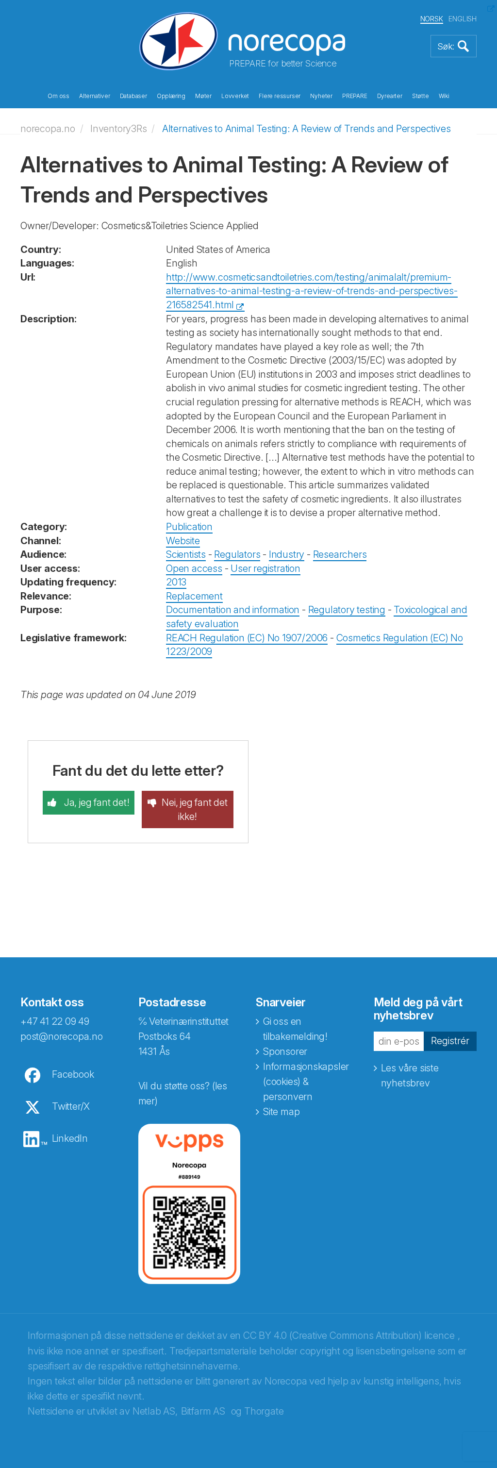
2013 (176, 582)
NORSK (431, 19)
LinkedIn (70, 1138)
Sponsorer (285, 1051)
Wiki (444, 96)
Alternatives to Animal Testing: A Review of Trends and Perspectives (306, 128)
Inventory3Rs (118, 128)
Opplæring (171, 96)
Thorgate (263, 1411)
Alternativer (94, 96)
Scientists (186, 554)
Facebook (73, 1074)
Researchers (340, 554)
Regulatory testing (346, 610)
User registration (265, 568)
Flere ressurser (279, 96)
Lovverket (235, 96)
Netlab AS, (155, 1411)
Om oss (58, 96)
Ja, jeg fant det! (95, 802)
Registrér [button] (450, 1041)
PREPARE (354, 96)
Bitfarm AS (203, 1411)
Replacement (194, 596)
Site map (281, 1112)
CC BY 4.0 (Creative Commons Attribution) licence (348, 1335)
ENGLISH (462, 19)
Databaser (133, 96)
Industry (286, 554)
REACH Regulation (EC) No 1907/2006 (247, 638)
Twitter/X (71, 1106)
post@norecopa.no (61, 1036)
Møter (203, 96)
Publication (189, 527)
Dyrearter (389, 96)
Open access (194, 568)
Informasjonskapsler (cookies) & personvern (306, 1081)
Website (183, 541)
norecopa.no (47, 128)
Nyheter (321, 96)
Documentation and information (232, 610)
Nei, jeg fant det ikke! (195, 809)
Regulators (237, 554)
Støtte (420, 96)
